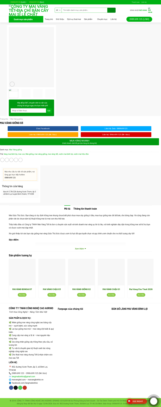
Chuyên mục (102, 19)
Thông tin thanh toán (85, 208)
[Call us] (20, 388)
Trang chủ (49, 19)
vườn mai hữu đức (81, 154)
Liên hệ (144, 2)
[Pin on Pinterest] (16, 160)
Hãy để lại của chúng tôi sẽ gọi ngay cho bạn (32, 104)
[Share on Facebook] (2, 160)
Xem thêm (79, 249)
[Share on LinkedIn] (20, 160)
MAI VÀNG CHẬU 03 (52, 289)
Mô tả (67, 208)
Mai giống (30, 154)
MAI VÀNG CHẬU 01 (111, 289)
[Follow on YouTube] (25, 388)
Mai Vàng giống (16, 119)
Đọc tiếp (22, 295)
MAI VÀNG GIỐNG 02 (81, 289)
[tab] (67, 208)
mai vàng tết (53, 154)
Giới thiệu (60, 19)
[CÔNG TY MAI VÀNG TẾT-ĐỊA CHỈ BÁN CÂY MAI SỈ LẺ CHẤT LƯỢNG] (30, 10)
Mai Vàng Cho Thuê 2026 (141, 289)
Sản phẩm (88, 19)
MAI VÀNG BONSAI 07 (22, 289)
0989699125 (16, 2)
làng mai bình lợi (10, 154)
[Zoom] (12, 84)
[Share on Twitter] (7, 160)
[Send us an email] (151, 2)
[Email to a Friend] (11, 160)
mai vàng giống (40, 154)
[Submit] (111, 10)
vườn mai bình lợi (66, 154)
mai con (21, 154)
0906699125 (34, 2)
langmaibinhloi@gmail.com (23, 376)
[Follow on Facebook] (148, 2)
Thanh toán (136, 2)
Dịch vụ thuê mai (74, 19)
